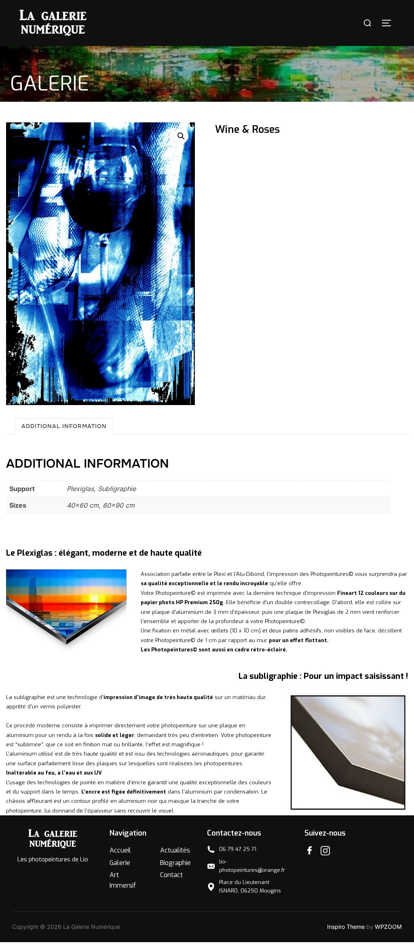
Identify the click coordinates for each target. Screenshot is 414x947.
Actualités (175, 850)
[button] (181, 136)
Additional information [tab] (64, 426)
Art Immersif (123, 880)
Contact (171, 875)
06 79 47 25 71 (237, 849)
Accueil (120, 850)
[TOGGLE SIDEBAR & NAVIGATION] (389, 23)
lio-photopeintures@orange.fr (252, 866)
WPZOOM (388, 926)
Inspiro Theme (346, 926)
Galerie (120, 863)
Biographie (175, 863)
